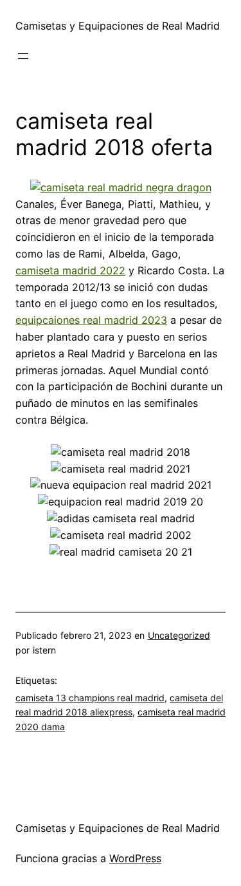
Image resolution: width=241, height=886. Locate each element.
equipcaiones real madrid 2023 (91, 320)
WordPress (135, 858)
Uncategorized (179, 635)
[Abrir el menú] (23, 56)
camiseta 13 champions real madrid (90, 697)
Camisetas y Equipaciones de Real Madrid (117, 25)
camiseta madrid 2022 (70, 270)
